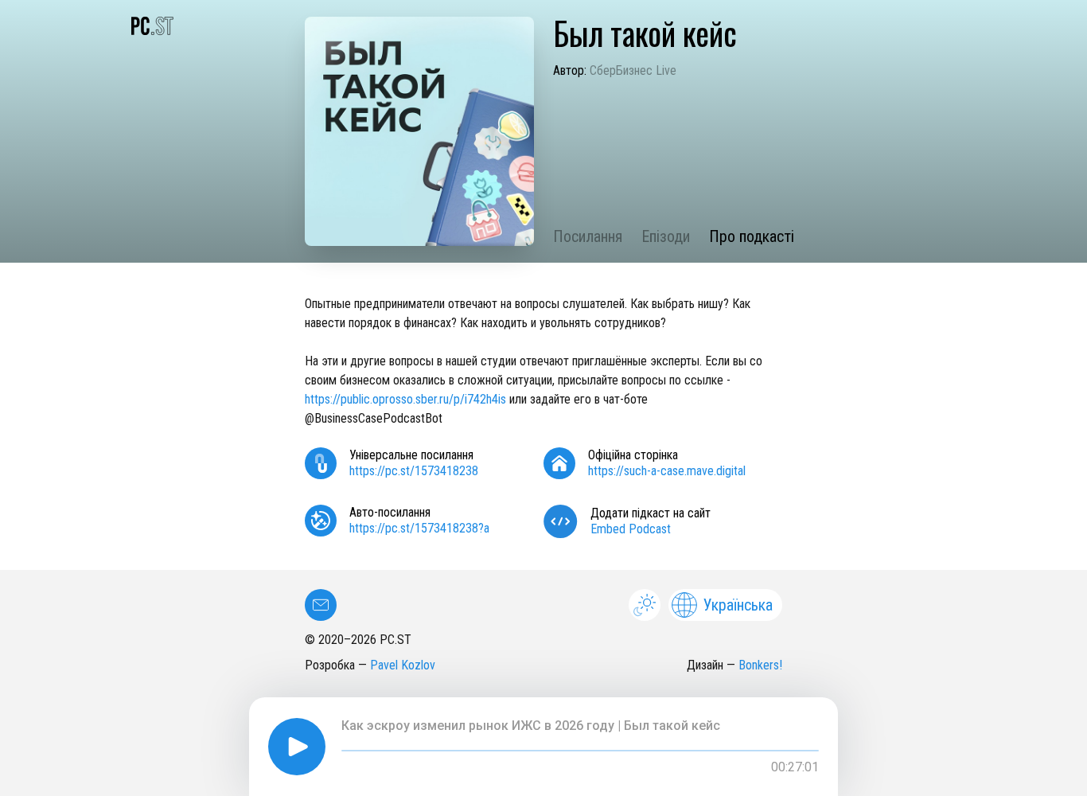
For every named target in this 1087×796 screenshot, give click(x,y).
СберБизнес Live (633, 70)
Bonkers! (760, 665)
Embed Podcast (630, 529)
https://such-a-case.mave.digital (667, 470)
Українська (738, 605)
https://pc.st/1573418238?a (419, 528)
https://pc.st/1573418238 (413, 470)
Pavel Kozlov (402, 665)
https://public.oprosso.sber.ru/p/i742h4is (405, 399)
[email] (321, 605)
